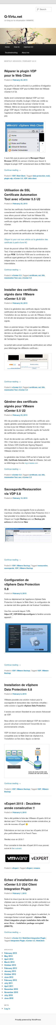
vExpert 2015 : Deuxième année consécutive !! (22, 805)
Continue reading (12, 170)
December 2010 (11, 989)
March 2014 (9, 962)
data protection (39, 175)
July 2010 (8, 995)
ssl (39, 275)
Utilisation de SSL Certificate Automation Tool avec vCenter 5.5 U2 (22, 194)
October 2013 (10, 965)
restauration (42, 565)
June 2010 (8, 998)
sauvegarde (9, 568)
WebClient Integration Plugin (33, 938)
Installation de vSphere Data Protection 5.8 (21, 687)
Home (7, 47)
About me (25, 52)
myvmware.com (31, 463)
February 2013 (10, 968)
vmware (36, 868)
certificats (33, 275)
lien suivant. (17, 848)
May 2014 (8, 956)
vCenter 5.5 (18, 178)
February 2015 (10, 953)
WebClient (40, 940)
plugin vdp (8, 178)
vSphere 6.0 (28, 47)
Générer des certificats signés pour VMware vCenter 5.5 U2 (20, 406)
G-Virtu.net (13, 16)
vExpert (15, 868)
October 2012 (10, 974)
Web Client (21, 175)
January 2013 (10, 971)
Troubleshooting (11, 52)
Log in (7, 1008)
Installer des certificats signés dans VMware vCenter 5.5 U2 (21, 294)
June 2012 (8, 977)
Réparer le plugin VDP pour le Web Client (20, 73)
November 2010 (11, 992)
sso (19, 278)
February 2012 (10, 980)
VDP (14, 175)
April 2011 (8, 986)
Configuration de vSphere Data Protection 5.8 (22, 584)
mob (48, 175)
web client (32, 178)
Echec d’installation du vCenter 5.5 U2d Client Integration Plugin (21, 884)
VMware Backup (23, 565)
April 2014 (8, 959)
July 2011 (8, 983)
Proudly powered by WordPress (28, 1019)
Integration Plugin (18, 940)
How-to (17, 47)
